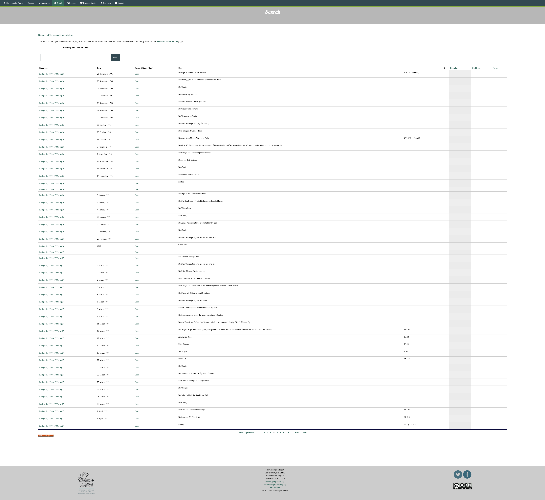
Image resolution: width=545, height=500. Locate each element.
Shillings (476, 67)
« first (240, 432)
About (31, 3)
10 (288, 432)
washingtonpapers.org (275, 481)
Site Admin (275, 487)
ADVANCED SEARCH (167, 41)
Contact (120, 3)
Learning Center (89, 3)
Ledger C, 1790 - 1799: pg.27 (51, 252)
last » (305, 432)
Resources (106, 3)
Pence (495, 67)
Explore (72, 3)
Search (59, 3)
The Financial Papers (14, 3)
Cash (137, 73)
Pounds (453, 67)
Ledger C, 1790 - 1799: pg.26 (51, 73)
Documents (45, 3)
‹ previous (249, 432)
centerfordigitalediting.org (275, 484)
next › (297, 432)
